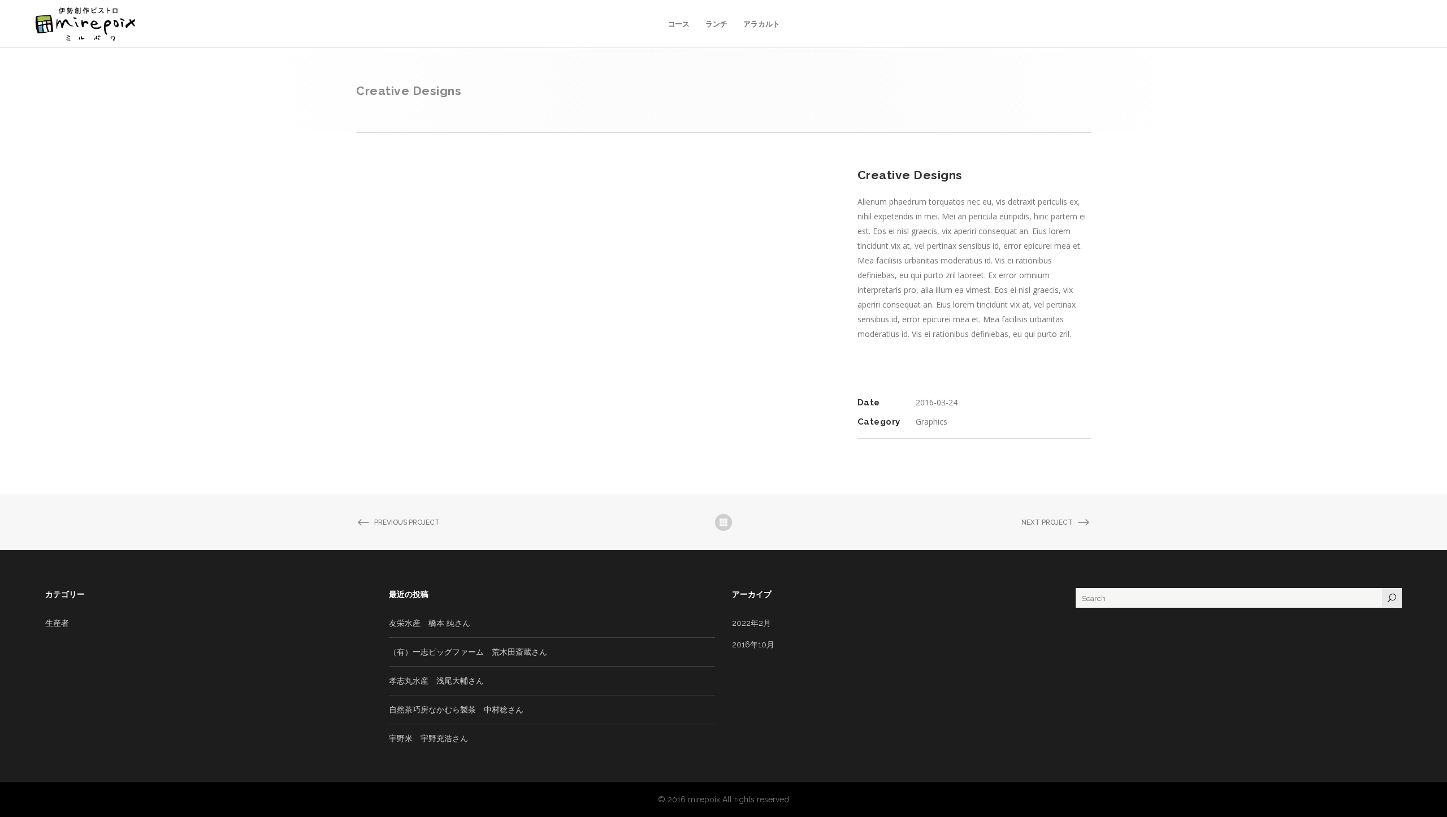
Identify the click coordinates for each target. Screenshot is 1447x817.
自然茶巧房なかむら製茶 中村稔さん (456, 709)
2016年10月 (753, 644)
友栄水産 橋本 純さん (429, 623)
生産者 (57, 623)
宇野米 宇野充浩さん (428, 738)
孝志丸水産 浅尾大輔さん (436, 680)
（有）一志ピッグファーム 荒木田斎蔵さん (468, 651)
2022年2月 (751, 623)
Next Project (1047, 522)
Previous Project (407, 522)
